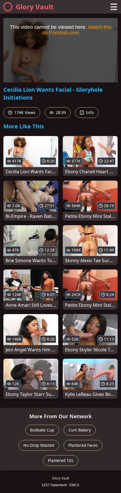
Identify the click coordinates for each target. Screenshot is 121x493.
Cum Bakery (79, 430)
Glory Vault (34, 6)
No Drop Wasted (38, 445)
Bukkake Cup (42, 430)
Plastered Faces (83, 445)
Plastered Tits (60, 460)
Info (89, 112)
